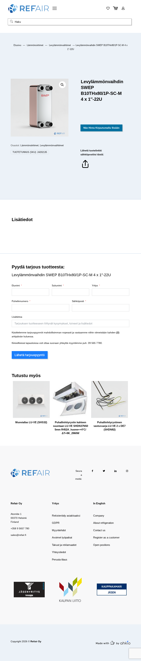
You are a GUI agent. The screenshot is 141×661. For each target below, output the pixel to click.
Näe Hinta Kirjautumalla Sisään (101, 127)
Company (98, 515)
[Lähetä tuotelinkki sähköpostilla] (85, 167)
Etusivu (17, 45)
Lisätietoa (17, 316)
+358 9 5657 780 (20, 528)
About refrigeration (103, 522)
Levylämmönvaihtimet (60, 45)
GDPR (55, 522)
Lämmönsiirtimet (35, 45)
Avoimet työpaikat (62, 537)
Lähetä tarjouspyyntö (30, 355)
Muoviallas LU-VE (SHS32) (31, 422)
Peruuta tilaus (59, 559)
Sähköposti (78, 301)
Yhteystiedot (59, 552)
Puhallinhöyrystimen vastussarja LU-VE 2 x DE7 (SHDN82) (110, 426)
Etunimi (16, 285)
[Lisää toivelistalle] (45, 401)
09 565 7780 (95, 343)
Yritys (95, 285)
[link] (29, 589)
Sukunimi (57, 285)
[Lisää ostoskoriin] (45, 386)
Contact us (99, 530)
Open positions (101, 544)
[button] (62, 84)
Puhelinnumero (20, 301)
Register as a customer (106, 537)
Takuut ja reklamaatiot (64, 544)
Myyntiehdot (59, 530)
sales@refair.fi (18, 535)
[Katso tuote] (45, 393)
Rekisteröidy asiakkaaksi (66, 515)
